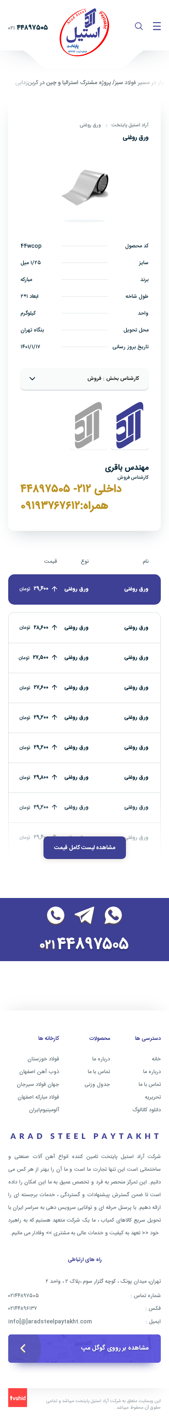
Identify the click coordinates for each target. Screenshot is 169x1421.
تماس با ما (150, 1084)
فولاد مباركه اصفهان (38, 1097)
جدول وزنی (97, 1084)
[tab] (129, 425)
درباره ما (152, 1071)
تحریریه (153, 1097)
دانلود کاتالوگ (146, 1110)
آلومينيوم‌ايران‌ (44, 1110)
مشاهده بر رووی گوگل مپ (114, 1348)
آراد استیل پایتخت (130, 125)
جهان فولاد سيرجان (38, 1084)
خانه (156, 1059)
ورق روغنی (90, 125)
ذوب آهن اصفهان (39, 1071)
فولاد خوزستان (43, 1059)
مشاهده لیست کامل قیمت (84, 848)
